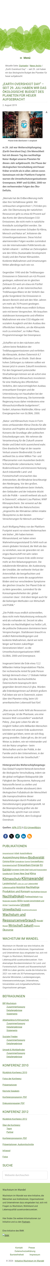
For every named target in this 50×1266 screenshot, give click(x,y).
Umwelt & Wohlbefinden (14, 1049)
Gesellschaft (8, 874)
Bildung (24, 857)
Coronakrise (19, 862)
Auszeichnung (11, 857)
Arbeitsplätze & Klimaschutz (16, 1020)
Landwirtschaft (10, 883)
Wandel (40, 921)
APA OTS (17, 827)
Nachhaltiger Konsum (39, 892)
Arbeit (16, 853)
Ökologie (37, 926)
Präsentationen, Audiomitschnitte (18, 1144)
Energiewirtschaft (10, 865)
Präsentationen (10, 1085)
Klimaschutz (12, 879)
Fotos (5, 1156)
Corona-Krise (9, 861)
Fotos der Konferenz (12, 1078)
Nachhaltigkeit (13, 896)
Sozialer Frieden (10, 1036)
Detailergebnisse (14, 1010)
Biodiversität (36, 857)
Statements (12, 1014)
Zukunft (28, 925)
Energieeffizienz (37, 861)
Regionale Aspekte (10, 901)
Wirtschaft (15, 925)
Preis (41, 897)
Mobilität (20, 887)
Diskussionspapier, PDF (14, 1103)
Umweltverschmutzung (29, 910)
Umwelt (25, 904)
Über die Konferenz (11, 1125)
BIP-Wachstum (9, 1003)
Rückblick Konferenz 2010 (15, 1072)
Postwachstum (32, 896)
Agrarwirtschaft (8, 853)
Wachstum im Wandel (25, 9)
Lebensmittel (33, 884)
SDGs (20, 900)
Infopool (6, 1150)
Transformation (14, 905)
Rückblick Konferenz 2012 (15, 1119)
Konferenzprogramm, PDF (15, 1097)
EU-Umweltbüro (32, 827)
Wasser (5, 926)
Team (9, 1128)
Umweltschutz (12, 909)
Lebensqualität (9, 887)
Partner (10, 1132)
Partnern (26, 1222)
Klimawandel (32, 878)
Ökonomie (8, 930)
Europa (7, 869)
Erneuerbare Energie (28, 865)
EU (41, 865)
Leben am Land (22, 884)
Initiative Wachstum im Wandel (29, 1261)
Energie (27, 862)
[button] (5, 836)
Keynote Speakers (11, 1091)
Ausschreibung (26, 853)
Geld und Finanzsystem (38, 870)
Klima (33, 873)
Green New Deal (21, 873)
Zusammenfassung (16, 1007)
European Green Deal (20, 870)
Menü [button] (27, 57)
